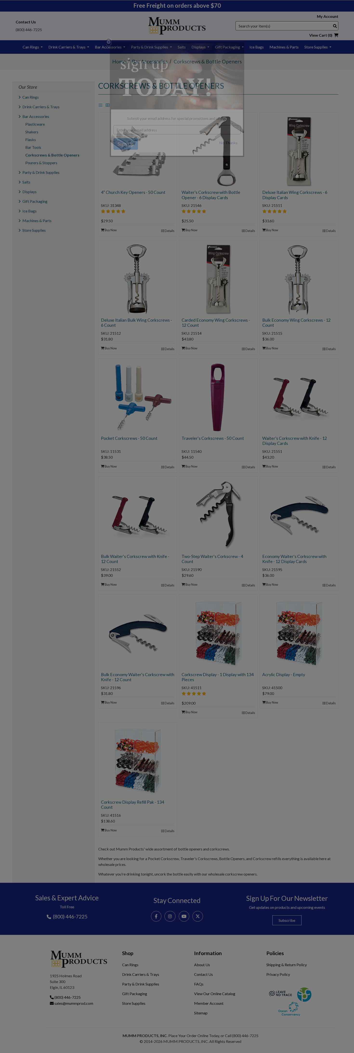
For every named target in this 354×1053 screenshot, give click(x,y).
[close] (108, 42)
